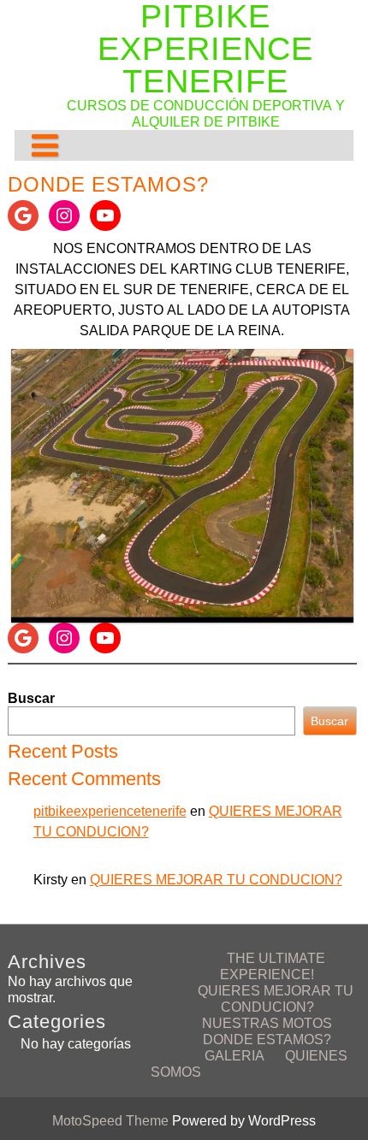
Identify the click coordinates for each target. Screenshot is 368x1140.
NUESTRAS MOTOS (267, 1023)
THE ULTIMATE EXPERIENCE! (272, 966)
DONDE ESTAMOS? (267, 1039)
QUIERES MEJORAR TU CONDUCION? (216, 879)
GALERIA (234, 1056)
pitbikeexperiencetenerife (110, 811)
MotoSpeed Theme (112, 1121)
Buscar (31, 698)
